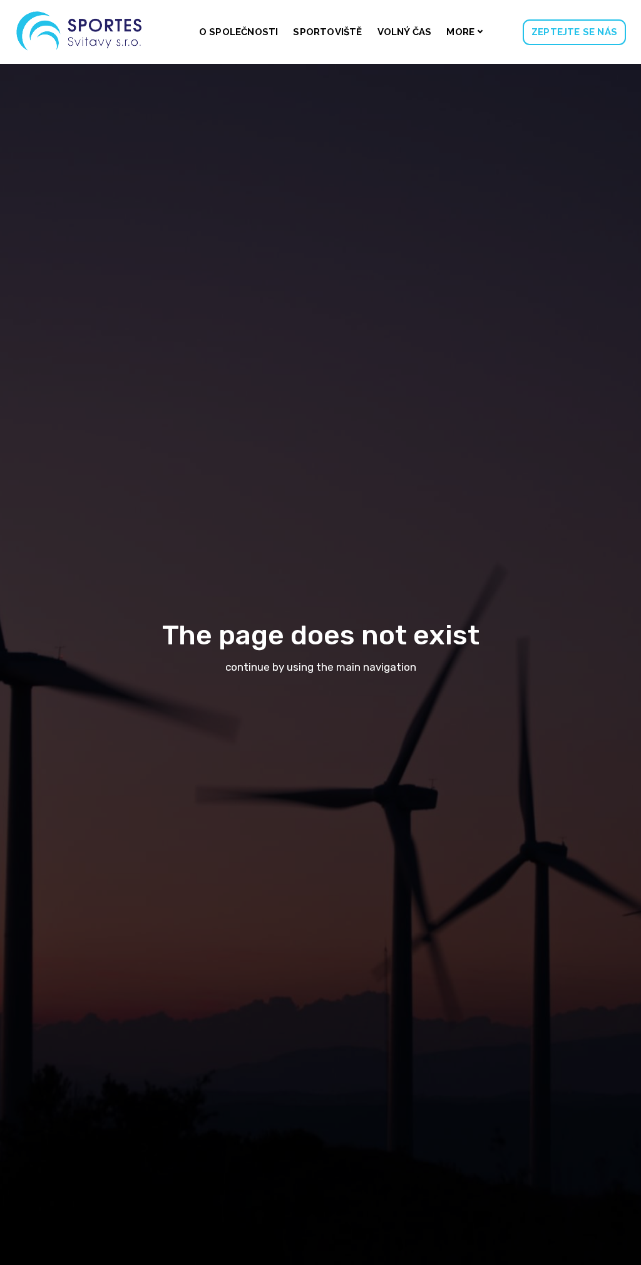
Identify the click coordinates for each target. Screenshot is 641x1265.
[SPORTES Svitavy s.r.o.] (80, 32)
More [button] (460, 32)
